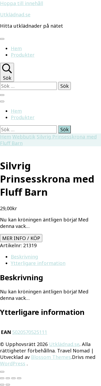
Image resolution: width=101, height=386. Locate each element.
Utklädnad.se (15, 14)
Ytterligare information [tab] (38, 263)
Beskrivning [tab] (24, 256)
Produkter (22, 55)
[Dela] (13, 378)
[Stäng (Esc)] (19, 378)
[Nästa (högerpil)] (8, 384)
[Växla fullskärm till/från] (8, 378)
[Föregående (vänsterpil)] (2, 384)
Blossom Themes (51, 357)
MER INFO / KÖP (21, 238)
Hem (16, 48)
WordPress (12, 363)
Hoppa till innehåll (21, 3)
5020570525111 (29, 332)
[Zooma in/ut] (2, 378)
